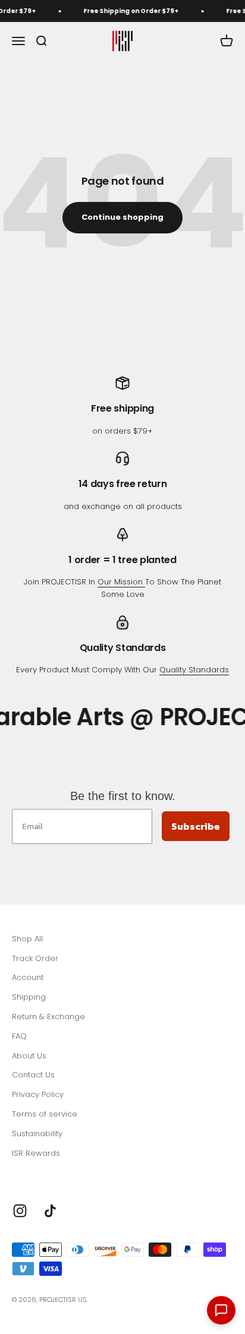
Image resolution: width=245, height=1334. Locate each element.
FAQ (19, 1036)
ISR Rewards (36, 1153)
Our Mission (121, 581)
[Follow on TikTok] (50, 1211)
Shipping (29, 997)
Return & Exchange (48, 1016)
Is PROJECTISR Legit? (50, 1172)
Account (27, 977)
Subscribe (195, 826)
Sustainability (37, 1133)
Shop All (27, 938)
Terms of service (44, 1114)
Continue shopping (122, 217)
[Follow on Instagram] (20, 1211)
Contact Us (33, 1074)
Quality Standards (194, 669)
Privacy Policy (38, 1094)
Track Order (35, 958)
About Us (29, 1055)
